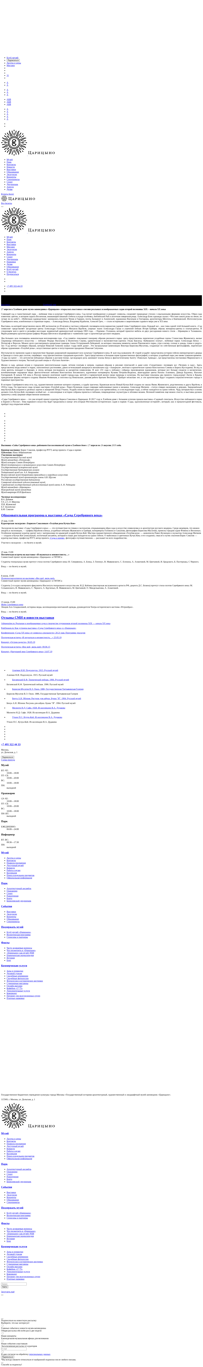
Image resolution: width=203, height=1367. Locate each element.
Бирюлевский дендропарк (19, 901)
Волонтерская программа (19, 935)
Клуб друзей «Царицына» (19, 932)
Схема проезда (8, 760)
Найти (4, 1287)
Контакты (11, 164)
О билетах (11, 272)
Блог (9, 960)
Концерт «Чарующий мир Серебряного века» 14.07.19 (26, 651)
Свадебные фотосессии (18, 978)
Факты (5, 942)
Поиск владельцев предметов (20, 875)
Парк (9, 162)
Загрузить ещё (8, 1292)
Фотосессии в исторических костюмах (25, 981)
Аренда (10, 187)
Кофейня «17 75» (15, 988)
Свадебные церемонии (17, 976)
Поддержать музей (12, 926)
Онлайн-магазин (14, 986)
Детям (9, 189)
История (11, 958)
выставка (5, 304)
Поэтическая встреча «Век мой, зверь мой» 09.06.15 (25, 647)
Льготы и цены (14, 858)
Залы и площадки (15, 971)
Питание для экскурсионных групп (23, 996)
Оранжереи (12, 891)
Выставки (11, 169)
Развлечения (12, 896)
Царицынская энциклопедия (20, 955)
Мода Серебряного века (12, 604)
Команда (11, 868)
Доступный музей (15, 865)
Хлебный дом (49, 304)
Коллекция (12, 873)
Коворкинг (12, 993)
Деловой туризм (14, 973)
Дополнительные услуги (18, 991)
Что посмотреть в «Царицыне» (21, 950)
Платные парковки (15, 998)
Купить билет (7, 194)
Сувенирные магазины (17, 983)
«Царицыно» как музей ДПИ (20, 953)
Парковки (11, 262)
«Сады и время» (57, 538)
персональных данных (39, 1354)
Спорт (10, 182)
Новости (11, 167)
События (6, 906)
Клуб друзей (12, 269)
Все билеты (6, 203)
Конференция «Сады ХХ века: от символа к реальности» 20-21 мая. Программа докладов (43, 633)
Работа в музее (13, 870)
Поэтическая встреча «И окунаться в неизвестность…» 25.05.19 (31, 637)
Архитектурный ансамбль (19, 888)
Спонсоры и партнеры (17, 937)
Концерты (11, 177)
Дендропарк (12, 184)
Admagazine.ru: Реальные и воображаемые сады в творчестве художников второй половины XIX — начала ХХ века (55, 623)
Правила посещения (16, 863)
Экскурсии (12, 174)
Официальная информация (19, 878)
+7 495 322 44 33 (11, 744)
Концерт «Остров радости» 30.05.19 (18, 642)
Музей (10, 159)
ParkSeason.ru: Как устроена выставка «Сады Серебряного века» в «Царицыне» (38, 628)
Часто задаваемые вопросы (19, 948)
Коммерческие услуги (14, 965)
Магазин (11, 247)
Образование (13, 172)
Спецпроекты (13, 179)
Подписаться (13, 274)
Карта (9, 898)
